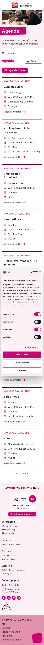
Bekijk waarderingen (22, 514)
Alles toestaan (22, 355)
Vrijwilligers (7, 573)
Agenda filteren (17, 70)
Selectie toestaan (22, 363)
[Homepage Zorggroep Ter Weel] (22, 5)
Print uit (35, 61)
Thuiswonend (8, 533)
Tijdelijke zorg (8, 529)
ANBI (4, 623)
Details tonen (30, 347)
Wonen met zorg (9, 526)
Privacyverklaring (11, 631)
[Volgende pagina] (31, 473)
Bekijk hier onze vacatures (14, 570)
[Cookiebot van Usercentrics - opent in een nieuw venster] (31, 272)
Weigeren (22, 371)
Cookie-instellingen (12, 639)
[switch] (37, 322)
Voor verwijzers (9, 559)
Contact (5, 555)
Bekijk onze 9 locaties (12, 544)
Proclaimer (7, 635)
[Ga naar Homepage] (3, 53)
